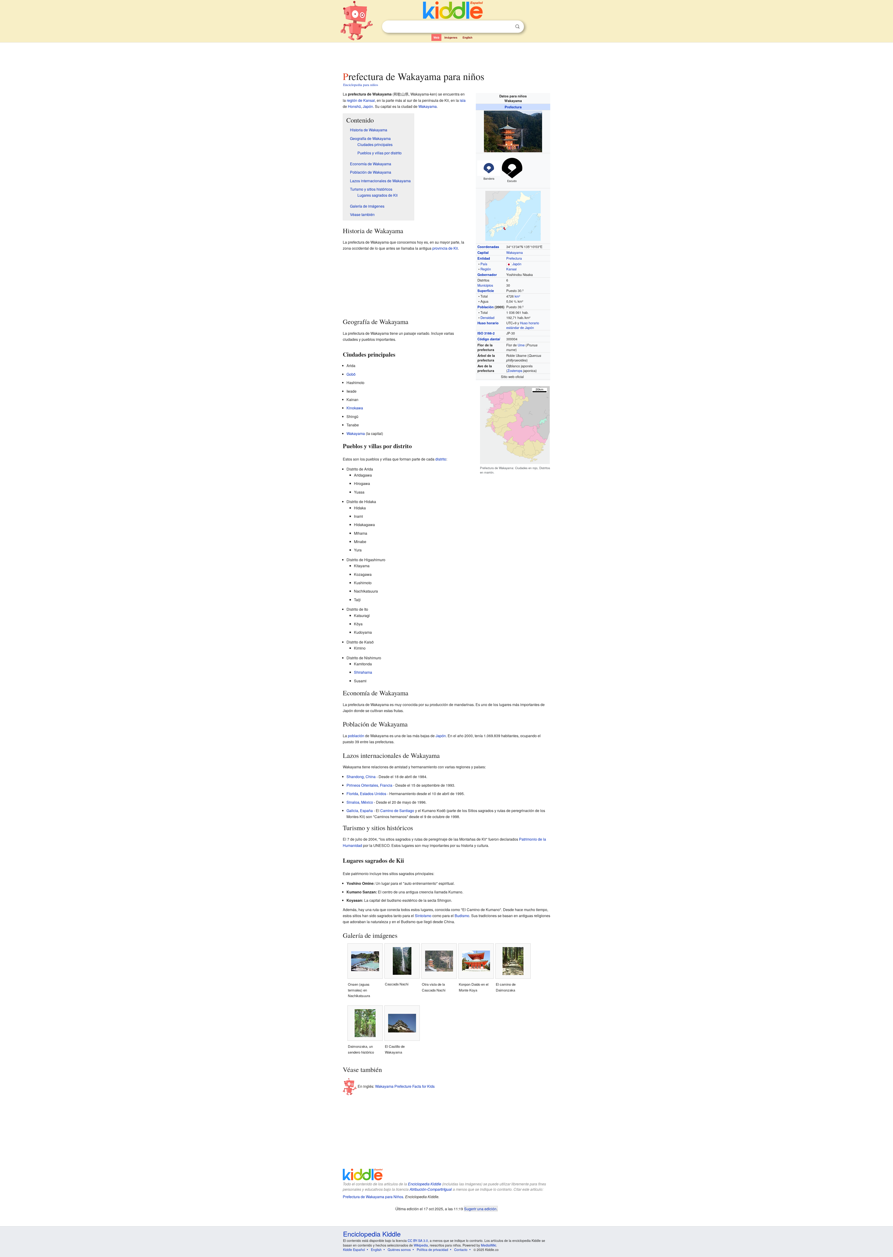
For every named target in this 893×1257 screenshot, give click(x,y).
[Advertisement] (446, 55)
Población (485, 307)
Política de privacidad (432, 1249)
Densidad (487, 317)
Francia (386, 785)
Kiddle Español (354, 1249)
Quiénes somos (399, 1249)
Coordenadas (488, 246)
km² (517, 296)
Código (488, 339)
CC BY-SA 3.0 (418, 1240)
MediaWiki (488, 1245)
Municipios (485, 285)
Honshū (354, 106)
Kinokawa (355, 408)
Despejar (508, 27)
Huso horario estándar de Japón (522, 325)
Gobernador (487, 274)
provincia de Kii (445, 248)
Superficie (485, 290)
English (467, 37)
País (483, 263)
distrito (440, 459)
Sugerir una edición (480, 1208)
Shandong (355, 776)
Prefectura (513, 107)
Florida (352, 793)
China (371, 776)
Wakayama (514, 252)
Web (436, 37)
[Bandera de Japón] (508, 263)
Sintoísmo (423, 915)
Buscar (517, 26)
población (356, 735)
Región (485, 268)
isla (463, 100)
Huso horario (488, 323)
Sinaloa (353, 802)
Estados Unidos (373, 793)
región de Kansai (361, 100)
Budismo (462, 915)
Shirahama (363, 672)
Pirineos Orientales (362, 785)
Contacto (460, 1249)
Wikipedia (421, 1245)
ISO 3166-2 (486, 333)
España (366, 810)
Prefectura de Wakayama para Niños (373, 1196)
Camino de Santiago (397, 810)
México (367, 802)
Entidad (483, 258)
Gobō (351, 374)
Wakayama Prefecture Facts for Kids (405, 1086)
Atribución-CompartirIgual (431, 1189)
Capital (483, 252)
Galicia (352, 810)
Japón (516, 263)
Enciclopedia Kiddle (424, 1184)
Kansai (511, 268)
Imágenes (450, 37)
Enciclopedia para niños (360, 84)
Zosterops (514, 370)
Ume (521, 344)
